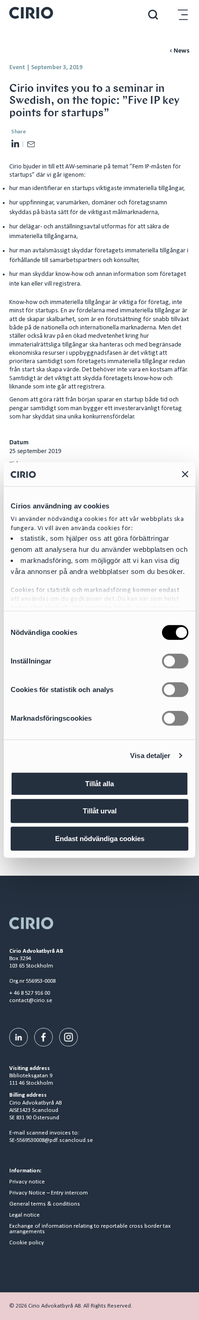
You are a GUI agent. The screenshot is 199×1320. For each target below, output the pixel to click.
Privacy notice (27, 1182)
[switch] (175, 661)
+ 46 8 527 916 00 (29, 993)
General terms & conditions (44, 1204)
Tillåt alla (99, 784)
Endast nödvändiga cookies (99, 838)
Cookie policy (26, 1243)
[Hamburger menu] (183, 14)
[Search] (153, 14)
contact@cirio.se (30, 1000)
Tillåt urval (100, 811)
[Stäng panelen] (185, 474)
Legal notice (24, 1215)
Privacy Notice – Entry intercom (48, 1193)
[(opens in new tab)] (18, 1036)
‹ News (180, 51)
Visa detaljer (150, 755)
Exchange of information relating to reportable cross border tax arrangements (90, 1229)
